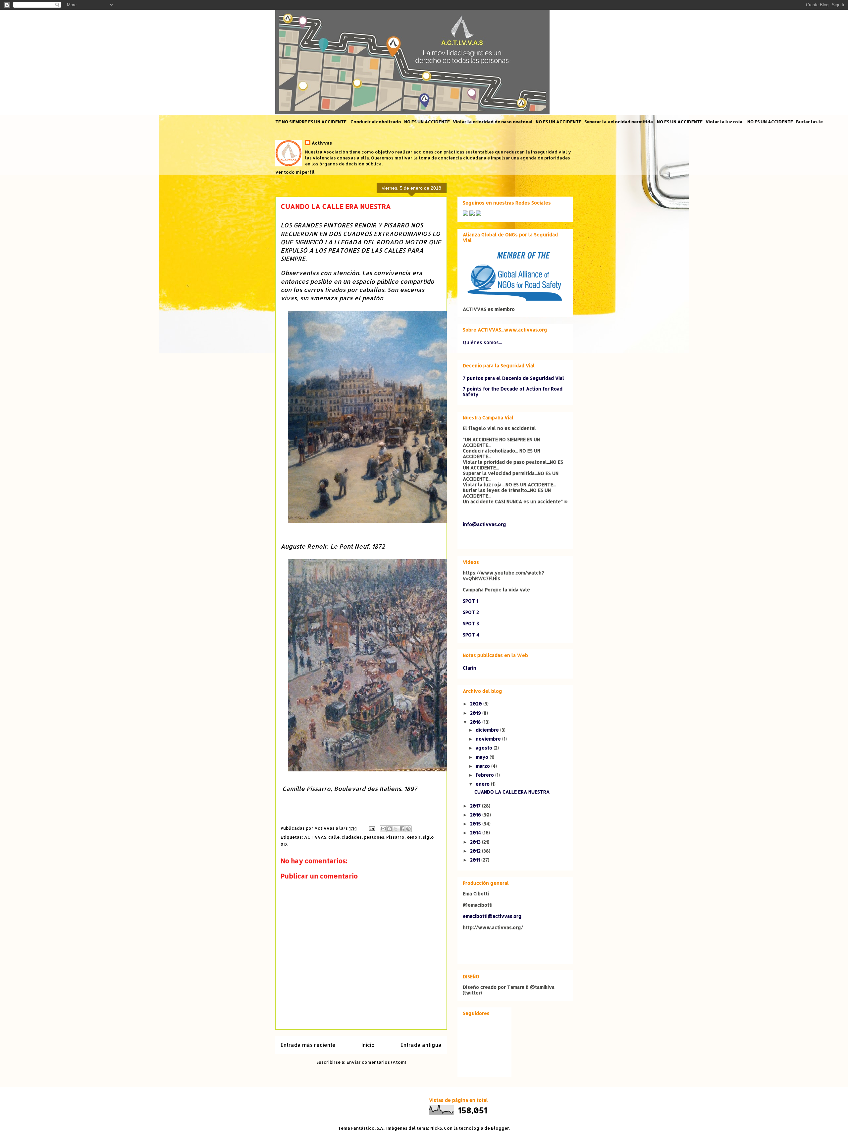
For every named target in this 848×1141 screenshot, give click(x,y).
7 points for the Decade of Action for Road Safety (512, 391)
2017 (476, 806)
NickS (436, 1128)
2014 (476, 832)
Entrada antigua (421, 1045)
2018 (476, 722)
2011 (475, 860)
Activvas (322, 143)
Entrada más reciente (308, 1045)
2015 (476, 823)
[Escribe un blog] (389, 828)
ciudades (352, 837)
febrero (485, 775)
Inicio (368, 1045)
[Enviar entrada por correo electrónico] (371, 828)
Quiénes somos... (482, 342)
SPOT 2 (471, 612)
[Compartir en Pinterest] (408, 828)
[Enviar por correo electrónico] (383, 828)
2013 (476, 842)
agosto (485, 748)
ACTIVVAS (315, 837)
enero (483, 784)
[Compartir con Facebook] (402, 828)
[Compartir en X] (396, 828)
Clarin (469, 668)
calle (334, 837)
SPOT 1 (470, 601)
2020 (476, 703)
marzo (483, 766)
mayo (483, 757)
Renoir (413, 837)
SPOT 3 (471, 623)
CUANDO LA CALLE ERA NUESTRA (512, 792)
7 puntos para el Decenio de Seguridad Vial (513, 378)
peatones (374, 837)
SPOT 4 (471, 634)
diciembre (488, 730)
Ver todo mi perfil (295, 172)
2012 (476, 851)
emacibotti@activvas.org (492, 916)
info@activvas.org (484, 524)
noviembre (489, 739)
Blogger (500, 1128)
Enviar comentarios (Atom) (376, 1062)
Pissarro (395, 837)
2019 (476, 713)
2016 (476, 814)
